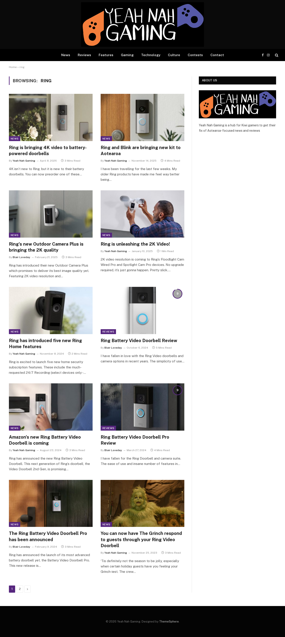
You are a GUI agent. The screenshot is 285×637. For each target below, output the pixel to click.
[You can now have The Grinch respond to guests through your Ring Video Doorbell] (142, 503)
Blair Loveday (21, 257)
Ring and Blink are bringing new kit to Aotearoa (141, 150)
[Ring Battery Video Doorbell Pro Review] (142, 407)
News (65, 55)
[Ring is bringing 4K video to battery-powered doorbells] (51, 117)
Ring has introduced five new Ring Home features (45, 343)
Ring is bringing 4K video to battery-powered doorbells (48, 150)
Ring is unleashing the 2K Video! (135, 244)
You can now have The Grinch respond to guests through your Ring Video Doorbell (141, 539)
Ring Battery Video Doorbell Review (139, 340)
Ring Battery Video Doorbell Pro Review (135, 440)
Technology (150, 55)
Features (106, 55)
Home (13, 67)
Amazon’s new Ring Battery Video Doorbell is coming (45, 440)
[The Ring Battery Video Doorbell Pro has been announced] (51, 503)
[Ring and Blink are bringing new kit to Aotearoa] (142, 117)
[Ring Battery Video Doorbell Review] (142, 310)
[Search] (276, 55)
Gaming (127, 55)
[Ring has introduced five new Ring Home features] (51, 310)
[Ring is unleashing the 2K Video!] (142, 214)
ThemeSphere (169, 621)
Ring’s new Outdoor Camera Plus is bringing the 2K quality (46, 247)
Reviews (84, 55)
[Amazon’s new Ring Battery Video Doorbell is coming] (51, 407)
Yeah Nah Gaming (24, 160)
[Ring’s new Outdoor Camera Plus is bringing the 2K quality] (51, 214)
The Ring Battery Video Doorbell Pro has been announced (48, 536)
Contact (217, 55)
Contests (195, 55)
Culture (174, 55)
